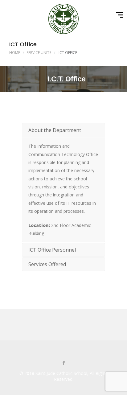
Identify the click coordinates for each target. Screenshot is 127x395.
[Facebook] (63, 363)
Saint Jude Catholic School (61, 373)
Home (14, 52)
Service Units (39, 52)
